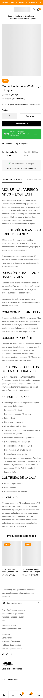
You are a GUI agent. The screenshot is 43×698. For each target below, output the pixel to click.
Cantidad (6, 110)
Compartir (23, 144)
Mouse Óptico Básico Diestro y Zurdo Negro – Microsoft (31, 571)
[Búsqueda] (34, 9)
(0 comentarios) (18, 98)
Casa (10, 16)
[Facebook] (3, 654)
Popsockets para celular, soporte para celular (10, 571)
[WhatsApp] (12, 654)
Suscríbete (38, 603)
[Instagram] (7, 654)
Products (18, 16)
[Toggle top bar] (40, 2)
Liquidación (29, 16)
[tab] (12, 179)
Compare (8, 144)
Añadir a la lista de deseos (38, 88)
